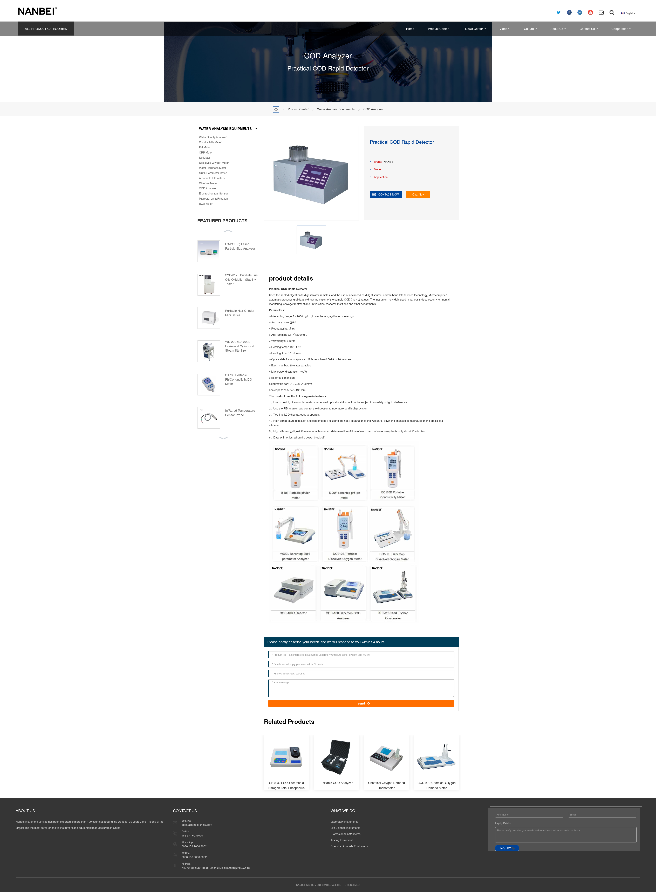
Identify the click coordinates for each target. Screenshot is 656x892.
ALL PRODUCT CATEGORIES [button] (46, 28)
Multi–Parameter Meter (213, 173)
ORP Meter (206, 152)
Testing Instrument (342, 840)
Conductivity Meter (210, 142)
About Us (557, 28)
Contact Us (588, 28)
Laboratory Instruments (344, 822)
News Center (474, 28)
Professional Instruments (345, 834)
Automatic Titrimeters (212, 178)
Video (504, 28)
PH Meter (204, 147)
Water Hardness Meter (212, 168)
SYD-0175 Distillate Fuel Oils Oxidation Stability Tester (241, 279)
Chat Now (418, 194)
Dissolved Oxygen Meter (214, 163)
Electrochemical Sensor (213, 193)
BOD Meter (206, 204)
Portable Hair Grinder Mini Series (239, 312)
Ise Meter (204, 157)
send (361, 703)
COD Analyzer (373, 109)
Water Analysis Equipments (336, 109)
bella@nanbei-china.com (197, 825)
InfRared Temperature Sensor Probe (240, 412)
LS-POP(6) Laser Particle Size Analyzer (240, 246)
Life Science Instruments (345, 828)
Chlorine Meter (208, 183)
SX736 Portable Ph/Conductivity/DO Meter (238, 379)
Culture (529, 28)
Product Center (438, 28)
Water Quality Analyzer (213, 137)
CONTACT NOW (388, 194)
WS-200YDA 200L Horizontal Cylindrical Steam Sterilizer (239, 345)
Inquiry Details (503, 823)
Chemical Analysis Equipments (349, 846)
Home (410, 28)
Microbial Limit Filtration (213, 198)
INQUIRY (505, 848)
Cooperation (620, 28)
